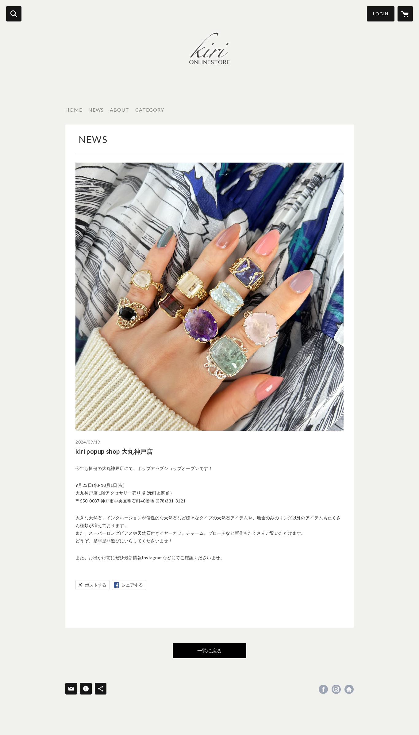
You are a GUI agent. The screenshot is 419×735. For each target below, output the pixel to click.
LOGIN (380, 13)
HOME (73, 110)
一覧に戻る (209, 650)
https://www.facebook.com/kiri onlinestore (323, 689)
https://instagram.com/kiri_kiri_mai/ (336, 689)
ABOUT (119, 110)
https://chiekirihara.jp (349, 689)
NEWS (96, 110)
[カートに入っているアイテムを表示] (405, 13)
